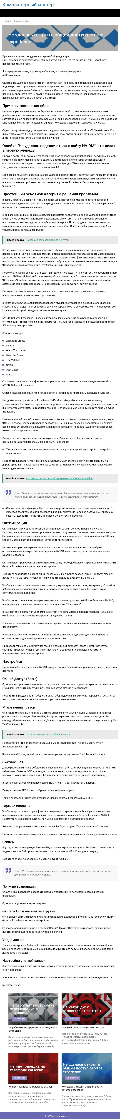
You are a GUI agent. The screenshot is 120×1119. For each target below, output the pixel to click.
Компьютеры (19, 1019)
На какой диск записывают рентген (83, 1027)
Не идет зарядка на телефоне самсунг (31, 1086)
